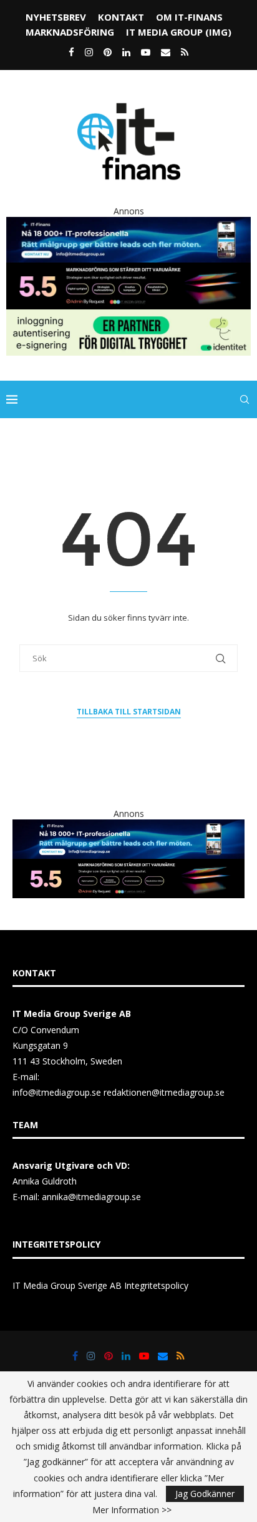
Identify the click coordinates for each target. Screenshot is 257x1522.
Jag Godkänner (205, 1493)
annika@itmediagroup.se (91, 1197)
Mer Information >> (132, 1510)
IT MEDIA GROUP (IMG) (178, 32)
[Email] (165, 52)
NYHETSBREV (56, 17)
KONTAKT (121, 17)
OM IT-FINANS (189, 17)
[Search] (244, 399)
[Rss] (184, 52)
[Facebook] (71, 52)
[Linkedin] (126, 52)
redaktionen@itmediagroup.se (164, 1092)
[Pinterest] (108, 52)
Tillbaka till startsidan (129, 711)
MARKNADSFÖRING (70, 32)
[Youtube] (145, 52)
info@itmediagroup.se (56, 1092)
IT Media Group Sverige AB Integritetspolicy (100, 1285)
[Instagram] (89, 52)
